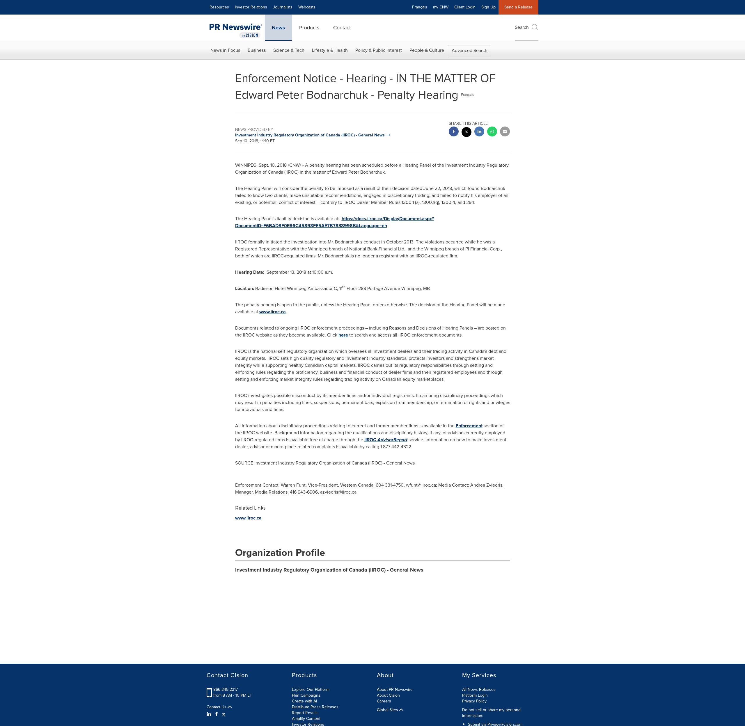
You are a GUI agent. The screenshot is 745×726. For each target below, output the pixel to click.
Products (309, 27)
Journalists (282, 7)
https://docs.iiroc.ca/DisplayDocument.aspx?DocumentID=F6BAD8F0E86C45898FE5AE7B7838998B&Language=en (334, 222)
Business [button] (257, 50)
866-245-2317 (225, 689)
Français (419, 7)
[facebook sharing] (454, 132)
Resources (219, 7)
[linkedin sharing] (479, 132)
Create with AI (304, 701)
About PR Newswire (395, 689)
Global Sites (388, 710)
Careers (384, 701)
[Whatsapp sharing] (492, 132)
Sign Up (488, 7)
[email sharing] (505, 132)
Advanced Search (469, 50)
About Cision (388, 695)
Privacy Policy (474, 701)
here (343, 335)
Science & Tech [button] (288, 50)
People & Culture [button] (426, 50)
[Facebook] (216, 714)
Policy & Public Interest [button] (378, 50)
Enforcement (469, 425)
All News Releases (479, 689)
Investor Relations (251, 7)
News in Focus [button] (225, 50)
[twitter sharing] (466, 132)
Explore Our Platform (310, 689)
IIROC (385, 439)
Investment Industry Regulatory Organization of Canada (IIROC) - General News (329, 570)
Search (522, 27)
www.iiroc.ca (272, 311)
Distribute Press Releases (315, 707)
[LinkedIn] (210, 714)
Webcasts (306, 7)
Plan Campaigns (306, 695)
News (278, 27)
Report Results (305, 713)
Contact (342, 27)
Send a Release (518, 7)
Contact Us (217, 707)
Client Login (465, 7)
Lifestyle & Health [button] (330, 50)
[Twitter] (223, 714)
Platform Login (475, 695)
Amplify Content (306, 719)
